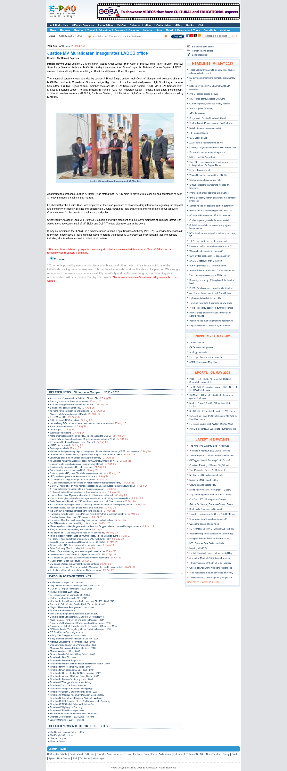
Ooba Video (163, 25)
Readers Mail (76, 754)
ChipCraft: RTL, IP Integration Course (207, 499)
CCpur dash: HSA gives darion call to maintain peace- (82, 545)
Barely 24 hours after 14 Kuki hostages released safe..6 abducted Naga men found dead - (99, 485)
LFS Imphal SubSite (194, 754)
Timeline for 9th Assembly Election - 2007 (70, 666)
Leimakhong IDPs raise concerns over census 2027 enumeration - (88, 423)
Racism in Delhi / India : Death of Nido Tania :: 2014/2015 (77, 604)
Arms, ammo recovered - (68, 426)
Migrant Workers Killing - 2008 (65, 651)
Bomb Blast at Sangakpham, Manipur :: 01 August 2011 (77, 616)
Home (67, 45)
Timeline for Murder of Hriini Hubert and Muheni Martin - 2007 (80, 663)
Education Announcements (109, 754)
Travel (91, 30)
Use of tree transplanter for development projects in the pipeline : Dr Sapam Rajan (213, 163)
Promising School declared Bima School (209, 192)
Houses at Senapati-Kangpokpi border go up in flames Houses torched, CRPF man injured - (100, 451)
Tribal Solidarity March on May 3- (72, 548)
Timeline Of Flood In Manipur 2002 (67, 710)
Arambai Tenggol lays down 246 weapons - (76, 516)
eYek (201, 25)
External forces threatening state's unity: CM (210, 210)
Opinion (235, 754)
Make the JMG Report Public (203, 479)
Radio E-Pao (105, 25)
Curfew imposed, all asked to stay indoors (209, 103)
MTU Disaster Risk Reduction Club (206, 543)
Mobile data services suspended (205, 127)
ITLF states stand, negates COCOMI (207, 98)
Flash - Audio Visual (161, 754)
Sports (52, 758)
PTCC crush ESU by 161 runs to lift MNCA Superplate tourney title (210, 380)
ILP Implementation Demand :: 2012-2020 (70, 594)
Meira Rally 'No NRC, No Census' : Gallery (210, 489)
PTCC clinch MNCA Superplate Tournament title (212, 428)
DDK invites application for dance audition (209, 255)
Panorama (183, 30)
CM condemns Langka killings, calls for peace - (79, 479)
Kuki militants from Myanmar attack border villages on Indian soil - (88, 495)
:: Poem (211, 504)
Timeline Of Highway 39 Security (66, 707)
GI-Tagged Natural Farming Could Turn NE (210, 460)
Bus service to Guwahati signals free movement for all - (83, 463)
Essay (128, 754)
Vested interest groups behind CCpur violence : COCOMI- (84, 541)
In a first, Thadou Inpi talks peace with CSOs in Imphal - (83, 507)
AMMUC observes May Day (203, 361)
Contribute (210, 30)
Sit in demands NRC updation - (71, 420)
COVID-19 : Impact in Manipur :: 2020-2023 (71, 588)
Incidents (177, 754)
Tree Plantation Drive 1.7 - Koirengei (207, 470)
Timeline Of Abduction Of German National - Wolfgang (76, 697)
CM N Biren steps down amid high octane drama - (80, 523)
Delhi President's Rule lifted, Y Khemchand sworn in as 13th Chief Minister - (93, 501)
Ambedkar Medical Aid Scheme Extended (209, 557)
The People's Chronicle (61, 735)
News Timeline (213, 754)
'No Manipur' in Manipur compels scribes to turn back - (82, 510)
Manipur (79, 30)
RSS (75, 758)
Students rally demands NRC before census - (78, 466)
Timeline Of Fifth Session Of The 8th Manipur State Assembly (80, 700)
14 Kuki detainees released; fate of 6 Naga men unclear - (83, 488)
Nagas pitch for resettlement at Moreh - (75, 413)
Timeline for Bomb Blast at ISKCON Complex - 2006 (75, 672)
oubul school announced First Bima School (210, 293)
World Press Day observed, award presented (211, 307)
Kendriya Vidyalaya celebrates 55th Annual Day (212, 147)
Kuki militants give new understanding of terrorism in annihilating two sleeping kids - (96, 498)
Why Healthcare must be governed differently (211, 572)
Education (104, 30)
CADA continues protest (201, 347)
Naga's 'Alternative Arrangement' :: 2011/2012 (72, 607)
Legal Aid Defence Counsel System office (209, 325)
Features (119, 30)
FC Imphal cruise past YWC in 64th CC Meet (211, 423)
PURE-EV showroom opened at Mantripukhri (211, 288)
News (53, 30)
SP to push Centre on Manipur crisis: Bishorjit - (79, 441)
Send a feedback (200, 54)
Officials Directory (83, 25)
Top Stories (85, 758)
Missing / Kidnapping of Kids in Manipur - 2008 (72, 647)
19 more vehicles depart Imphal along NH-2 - (77, 410)
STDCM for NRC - (65, 416)
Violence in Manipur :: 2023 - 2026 (66, 582)
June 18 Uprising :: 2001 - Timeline (67, 719)
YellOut (121, 25)
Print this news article (202, 50)
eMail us (225, 30)
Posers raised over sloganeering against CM (211, 320)
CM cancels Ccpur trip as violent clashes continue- (80, 563)
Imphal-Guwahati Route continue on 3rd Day (210, 553)
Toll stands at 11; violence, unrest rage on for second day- (84, 532)
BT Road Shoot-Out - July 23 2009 (66, 632)
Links (159, 30)
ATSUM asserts (197, 113)
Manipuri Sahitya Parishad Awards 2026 (209, 538)
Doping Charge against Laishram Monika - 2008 (73, 644)
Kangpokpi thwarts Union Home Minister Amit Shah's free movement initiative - (94, 513)
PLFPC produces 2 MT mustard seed (207, 265)
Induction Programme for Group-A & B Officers (212, 513)
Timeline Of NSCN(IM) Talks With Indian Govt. (73, 704)
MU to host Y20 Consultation (203, 157)
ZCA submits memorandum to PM (206, 142)
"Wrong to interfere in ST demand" (206, 250)
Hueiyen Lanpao (58, 738)
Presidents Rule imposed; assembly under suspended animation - (88, 520)
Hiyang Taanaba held (199, 170)
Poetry (226, 754)
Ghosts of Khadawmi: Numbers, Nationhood (210, 567)
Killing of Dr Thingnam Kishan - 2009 (68, 635)
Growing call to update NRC (202, 484)
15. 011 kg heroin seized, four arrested (207, 241)
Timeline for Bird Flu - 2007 (63, 657)
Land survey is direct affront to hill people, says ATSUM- (83, 554)
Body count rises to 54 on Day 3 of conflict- (77, 529)
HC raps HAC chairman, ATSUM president (210, 215)
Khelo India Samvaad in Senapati (205, 509)
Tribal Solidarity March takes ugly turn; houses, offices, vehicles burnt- (90, 535)
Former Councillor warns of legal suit (207, 152)
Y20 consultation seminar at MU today (207, 275)
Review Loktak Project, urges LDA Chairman (211, 123)
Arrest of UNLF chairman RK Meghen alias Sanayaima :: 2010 (80, 622)
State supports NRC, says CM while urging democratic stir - (85, 473)
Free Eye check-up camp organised (206, 357)
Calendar (135, 25)
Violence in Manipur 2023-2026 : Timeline (209, 450)
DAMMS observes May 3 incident (205, 260)
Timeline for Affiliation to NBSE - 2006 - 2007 (72, 669)
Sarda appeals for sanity (201, 108)
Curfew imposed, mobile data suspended (209, 220)
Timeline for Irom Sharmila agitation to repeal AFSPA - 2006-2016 (82, 601)
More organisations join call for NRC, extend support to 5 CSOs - (87, 435)
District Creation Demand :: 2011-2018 (68, 597)
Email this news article (203, 46)
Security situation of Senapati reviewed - (75, 401)
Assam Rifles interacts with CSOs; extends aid (212, 270)
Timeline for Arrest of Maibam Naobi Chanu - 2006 (74, 676)
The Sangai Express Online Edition (67, 732)
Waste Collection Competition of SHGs (208, 174)
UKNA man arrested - (66, 445)
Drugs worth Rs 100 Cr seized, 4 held (207, 118)
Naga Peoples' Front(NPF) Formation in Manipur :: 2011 (77, 619)
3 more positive (196, 342)
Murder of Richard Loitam (62, 610)
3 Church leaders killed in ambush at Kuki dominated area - (85, 491)
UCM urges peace (198, 137)
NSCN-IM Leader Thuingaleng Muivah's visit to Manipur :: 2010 (80, 629)
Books (190, 25)
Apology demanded (198, 352)
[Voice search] (166, 36)
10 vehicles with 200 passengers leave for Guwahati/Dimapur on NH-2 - (90, 460)
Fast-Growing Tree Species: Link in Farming (211, 533)
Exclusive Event (141, 754)
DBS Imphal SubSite (57, 754)
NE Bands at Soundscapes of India (206, 474)
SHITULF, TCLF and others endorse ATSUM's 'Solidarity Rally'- (87, 538)
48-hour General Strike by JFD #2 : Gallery (210, 562)
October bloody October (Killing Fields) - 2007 (72, 654)
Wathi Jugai (98, 758)
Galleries (133, 30)
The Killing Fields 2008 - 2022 (64, 591)
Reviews (65, 30)
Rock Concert (63, 758)
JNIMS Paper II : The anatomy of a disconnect (211, 455)
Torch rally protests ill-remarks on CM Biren (210, 302)
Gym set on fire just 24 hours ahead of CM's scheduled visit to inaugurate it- (92, 566)
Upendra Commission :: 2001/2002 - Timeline (72, 716)
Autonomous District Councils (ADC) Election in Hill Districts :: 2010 (83, 626)
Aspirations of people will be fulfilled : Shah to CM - (80, 398)
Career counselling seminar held (205, 179)
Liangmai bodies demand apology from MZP (211, 246)
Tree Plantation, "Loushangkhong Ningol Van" (211, 577)
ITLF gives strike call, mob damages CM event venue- (82, 570)
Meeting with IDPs (198, 548)
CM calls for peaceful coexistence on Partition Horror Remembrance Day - (92, 482)
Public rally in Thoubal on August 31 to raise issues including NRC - (89, 438)
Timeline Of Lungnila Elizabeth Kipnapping (71, 688)
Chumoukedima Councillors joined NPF (208, 518)
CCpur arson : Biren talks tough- (71, 560)
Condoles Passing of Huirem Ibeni (209, 465)
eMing (178, 25)
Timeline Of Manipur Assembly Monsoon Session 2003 (77, 694)
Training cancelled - (65, 448)
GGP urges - (62, 429)
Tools (196, 30)
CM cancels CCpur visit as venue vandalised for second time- (85, 557)
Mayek (170, 30)
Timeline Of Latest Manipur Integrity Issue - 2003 (73, 691)
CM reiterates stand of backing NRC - (74, 470)
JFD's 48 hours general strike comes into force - (79, 476)
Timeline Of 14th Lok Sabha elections (68, 685)
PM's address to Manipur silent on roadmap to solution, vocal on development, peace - (98, 504)
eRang (148, 25)
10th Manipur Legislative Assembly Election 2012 (74, 613)
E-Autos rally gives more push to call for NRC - (79, 404)
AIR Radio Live (59, 25)
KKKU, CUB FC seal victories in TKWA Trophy (212, 410)
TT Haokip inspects (198, 132)
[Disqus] (115, 335)
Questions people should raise (204, 523)
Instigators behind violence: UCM (205, 297)
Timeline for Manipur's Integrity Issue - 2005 (71, 679)
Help (113, 767)
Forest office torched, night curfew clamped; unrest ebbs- (83, 551)
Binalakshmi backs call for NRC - (72, 407)
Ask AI (177, 36)
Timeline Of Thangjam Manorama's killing (70, 682)
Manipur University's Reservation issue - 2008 (72, 641)
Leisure (147, 30)
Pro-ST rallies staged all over (203, 93)
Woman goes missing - (67, 432)
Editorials (89, 754)
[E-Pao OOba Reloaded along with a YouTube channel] (168, 19)
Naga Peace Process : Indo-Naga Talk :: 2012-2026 (75, 585)
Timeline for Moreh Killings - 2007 (66, 660)
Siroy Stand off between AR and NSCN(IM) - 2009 (74, 638)
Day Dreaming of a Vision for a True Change (210, 494)
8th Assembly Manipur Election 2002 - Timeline (73, 713)
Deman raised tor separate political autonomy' (211, 205)
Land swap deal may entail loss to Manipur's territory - (82, 457)
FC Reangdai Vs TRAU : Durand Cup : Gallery (211, 528)
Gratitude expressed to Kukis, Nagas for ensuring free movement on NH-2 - (92, 454)
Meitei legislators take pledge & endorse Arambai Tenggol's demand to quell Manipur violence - (102, 526)
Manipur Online (57, 741)
